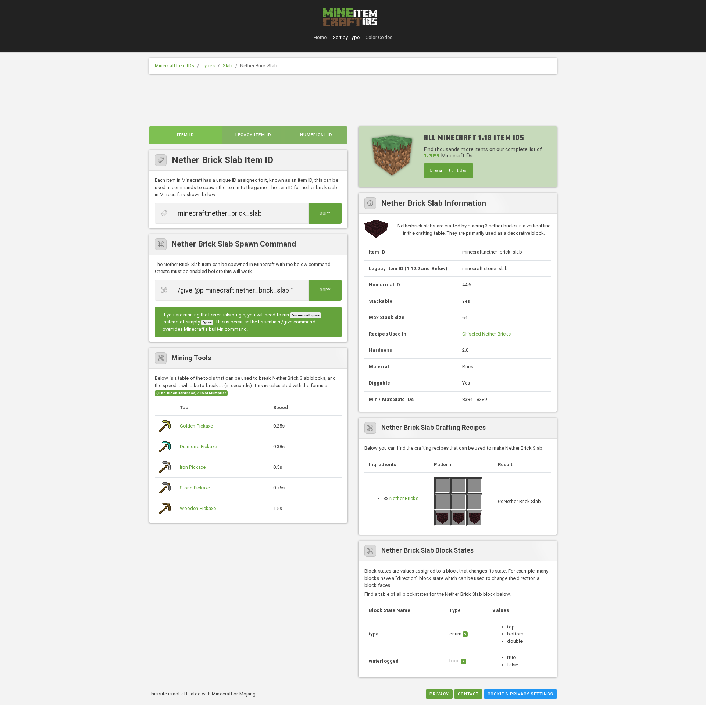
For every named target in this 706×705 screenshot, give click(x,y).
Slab (227, 65)
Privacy (439, 694)
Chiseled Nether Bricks (486, 334)
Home (320, 37)
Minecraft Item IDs (174, 65)
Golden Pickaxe (196, 426)
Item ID (185, 134)
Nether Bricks (403, 498)
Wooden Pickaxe (198, 508)
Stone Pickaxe (195, 487)
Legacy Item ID (253, 134)
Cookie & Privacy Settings (520, 694)
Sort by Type (346, 37)
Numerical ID (316, 134)
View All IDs (448, 170)
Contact (468, 694)
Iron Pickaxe (193, 467)
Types (208, 65)
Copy (325, 213)
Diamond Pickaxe (198, 446)
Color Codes (379, 37)
